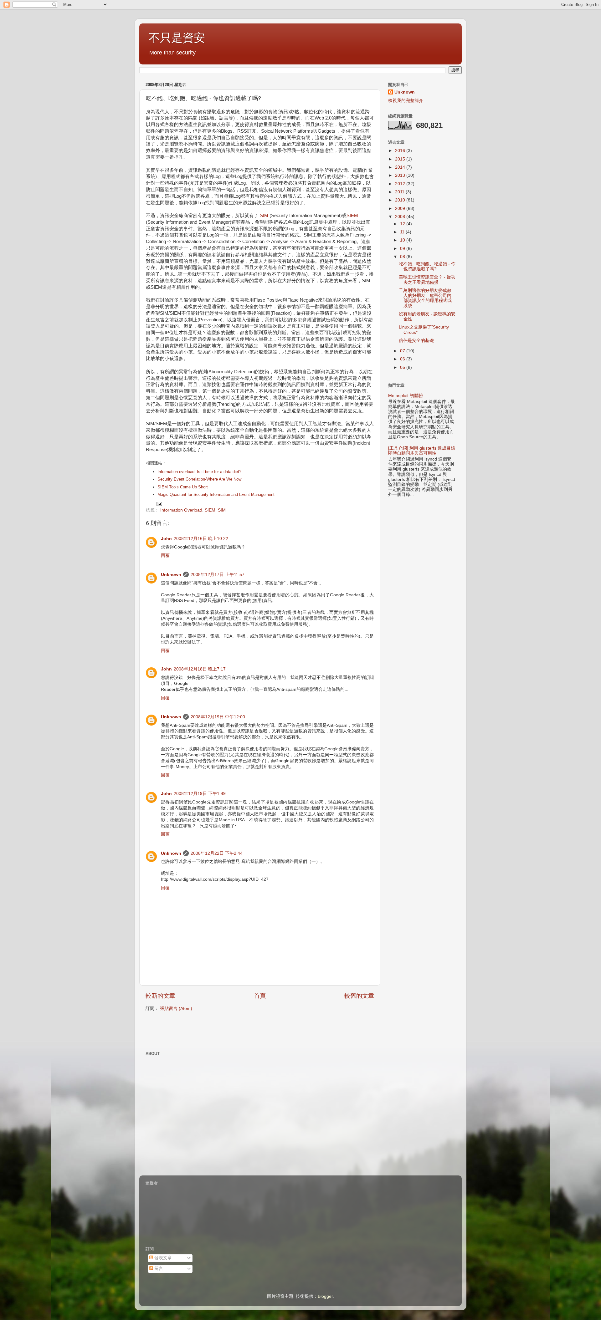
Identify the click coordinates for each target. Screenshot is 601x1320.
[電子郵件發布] (158, 503)
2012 (400, 183)
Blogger (325, 1296)
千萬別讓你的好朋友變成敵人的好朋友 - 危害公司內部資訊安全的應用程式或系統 (425, 298)
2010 (400, 200)
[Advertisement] (219, 1030)
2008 (400, 216)
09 (403, 248)
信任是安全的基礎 (416, 340)
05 (403, 367)
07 (403, 351)
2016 (400, 150)
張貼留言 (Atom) (176, 1008)
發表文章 (162, 1258)
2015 (400, 159)
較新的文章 (160, 995)
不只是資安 (177, 37)
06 (403, 359)
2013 (400, 175)
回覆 (165, 555)
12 (403, 224)
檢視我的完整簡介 (405, 100)
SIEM (352, 215)
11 (403, 232)
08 (403, 256)
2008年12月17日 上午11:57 (217, 574)
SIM (264, 215)
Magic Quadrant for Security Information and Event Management (216, 494)
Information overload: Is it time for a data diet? (199, 472)
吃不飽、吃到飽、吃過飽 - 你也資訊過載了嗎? (427, 266)
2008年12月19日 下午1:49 (200, 793)
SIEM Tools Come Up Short (182, 487)
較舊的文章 (359, 995)
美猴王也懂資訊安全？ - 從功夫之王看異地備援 (427, 279)
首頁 (260, 995)
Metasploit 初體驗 (405, 395)
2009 (400, 208)
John (166, 538)
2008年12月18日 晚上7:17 (200, 669)
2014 (400, 167)
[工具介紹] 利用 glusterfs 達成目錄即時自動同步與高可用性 (421, 451)
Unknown (171, 574)
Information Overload (181, 510)
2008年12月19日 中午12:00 (218, 717)
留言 (158, 1268)
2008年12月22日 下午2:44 (217, 853)
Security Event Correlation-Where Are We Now (199, 479)
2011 (400, 192)
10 (403, 240)
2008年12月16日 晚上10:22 (201, 538)
